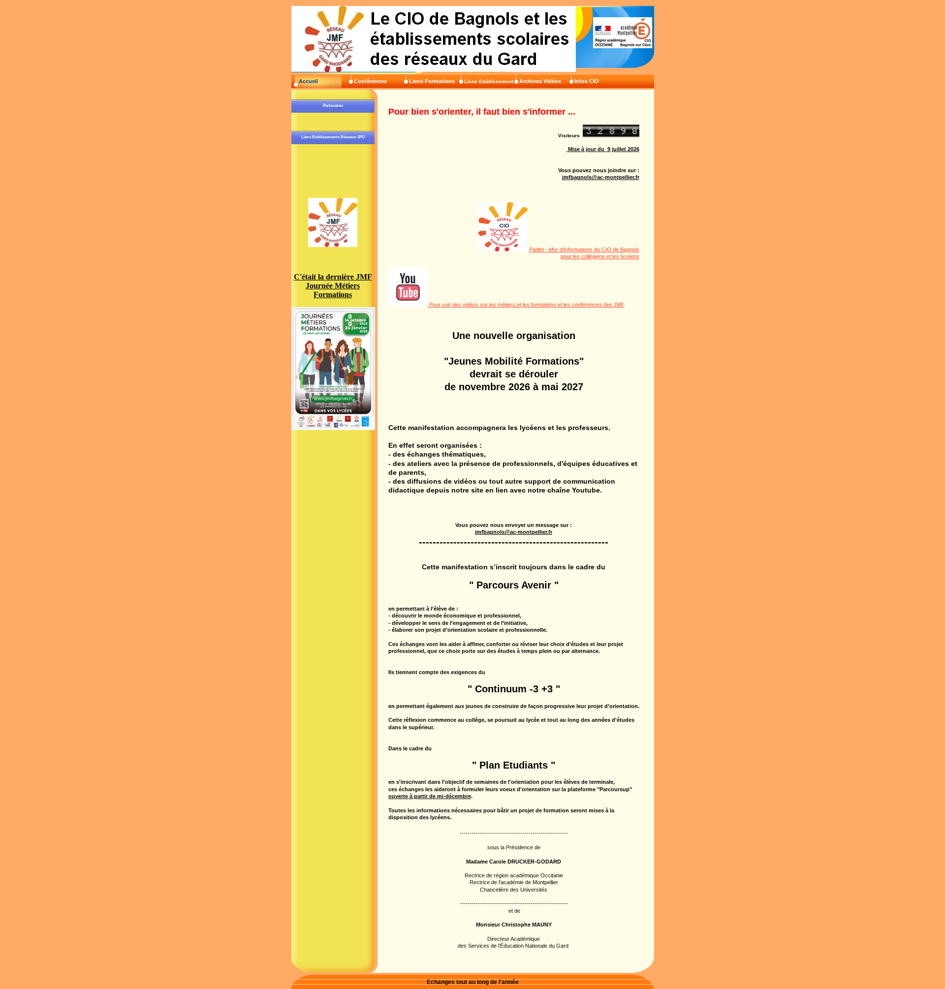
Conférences (370, 81)
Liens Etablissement (488, 81)
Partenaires (333, 105)
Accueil (308, 81)
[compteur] (611, 134)
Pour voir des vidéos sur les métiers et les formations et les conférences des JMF (526, 305)
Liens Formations (432, 81)
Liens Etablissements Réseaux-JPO (333, 137)
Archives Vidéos (540, 81)
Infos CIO (586, 81)
